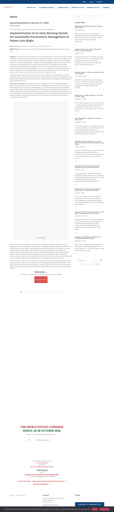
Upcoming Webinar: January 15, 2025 (29, 22)
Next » (97, 264)
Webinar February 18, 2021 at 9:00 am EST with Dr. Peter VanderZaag (88, 49)
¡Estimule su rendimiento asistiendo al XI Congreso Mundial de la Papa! (88, 237)
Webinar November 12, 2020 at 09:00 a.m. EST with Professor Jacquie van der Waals (89, 212)
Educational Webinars (41, 484)
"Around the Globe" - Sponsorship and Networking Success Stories (41, 481)
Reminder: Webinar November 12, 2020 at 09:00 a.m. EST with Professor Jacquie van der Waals (89, 143)
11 (97, 260)
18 (92, 264)
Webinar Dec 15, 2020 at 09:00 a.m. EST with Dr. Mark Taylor (89, 96)
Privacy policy (104, 509)
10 (93, 260)
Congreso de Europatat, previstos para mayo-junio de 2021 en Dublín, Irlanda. (87, 166)
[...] (76, 45)
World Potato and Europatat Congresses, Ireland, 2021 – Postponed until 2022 (88, 189)
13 (81, 264)
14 (85, 264)
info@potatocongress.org (50, 505)
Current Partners (42, 463)
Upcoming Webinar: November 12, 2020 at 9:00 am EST (88, 119)
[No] (112, 509)
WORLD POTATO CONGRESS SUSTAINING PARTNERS (42, 474)
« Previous (80, 260)
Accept (95, 509)
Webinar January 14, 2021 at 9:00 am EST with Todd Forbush (89, 73)
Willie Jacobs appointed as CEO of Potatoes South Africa (89, 26)
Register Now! (41, 279)
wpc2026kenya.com (51, 434)
